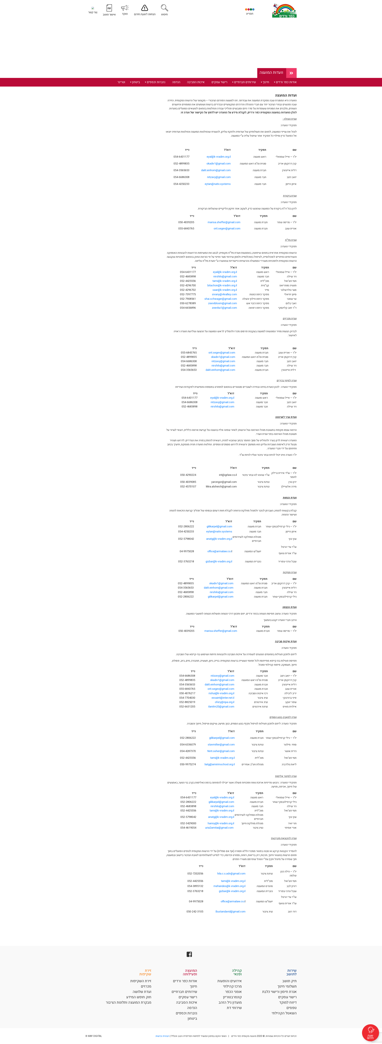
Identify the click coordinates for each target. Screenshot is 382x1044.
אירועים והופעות (229, 981)
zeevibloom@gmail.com (222, 303)
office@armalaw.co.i (219, 551)
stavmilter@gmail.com (221, 745)
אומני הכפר (233, 991)
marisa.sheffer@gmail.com (224, 222)
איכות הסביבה (196, 82)
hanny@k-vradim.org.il (221, 823)
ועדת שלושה (142, 991)
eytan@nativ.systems (218, 184)
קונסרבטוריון (232, 997)
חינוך (266, 82)
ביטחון (136, 82)
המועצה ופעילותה (190, 972)
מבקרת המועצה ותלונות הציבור (128, 1002)
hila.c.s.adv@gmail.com (231, 874)
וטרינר (121, 82)
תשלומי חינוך (287, 986)
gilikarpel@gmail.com (219, 527)
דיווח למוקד (288, 1002)
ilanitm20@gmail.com (221, 707)
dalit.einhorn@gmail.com (216, 170)
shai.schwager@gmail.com (220, 299)
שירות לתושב (291, 972)
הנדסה (176, 82)
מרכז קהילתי (232, 986)
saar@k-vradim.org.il (224, 290)
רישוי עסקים (219, 82)
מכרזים (146, 986)
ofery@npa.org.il (224, 702)
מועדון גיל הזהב (230, 1002)
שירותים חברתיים (245, 82)
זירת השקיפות (140, 981)
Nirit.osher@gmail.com (221, 751)
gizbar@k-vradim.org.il (219, 562)
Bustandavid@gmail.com (230, 912)
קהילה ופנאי (237, 972)
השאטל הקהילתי (284, 1013)
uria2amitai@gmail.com (219, 828)
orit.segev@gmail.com (227, 229)
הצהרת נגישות (162, 1036)
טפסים (291, 1007)
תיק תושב (289, 981)
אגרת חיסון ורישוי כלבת (279, 991)
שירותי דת (234, 1007)
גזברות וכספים (156, 82)
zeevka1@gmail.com (224, 308)
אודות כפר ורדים (286, 82)
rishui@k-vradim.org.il (221, 693)
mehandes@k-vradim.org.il (229, 886)
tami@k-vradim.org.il (224, 281)
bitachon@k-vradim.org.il (222, 285)
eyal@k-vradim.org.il (219, 157)
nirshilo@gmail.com (225, 277)
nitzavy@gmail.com (219, 177)
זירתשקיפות (145, 972)
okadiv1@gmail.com (219, 164)
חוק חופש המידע (138, 997)
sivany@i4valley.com (224, 294)
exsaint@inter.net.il (223, 698)
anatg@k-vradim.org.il (219, 539)
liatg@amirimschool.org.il (220, 764)
